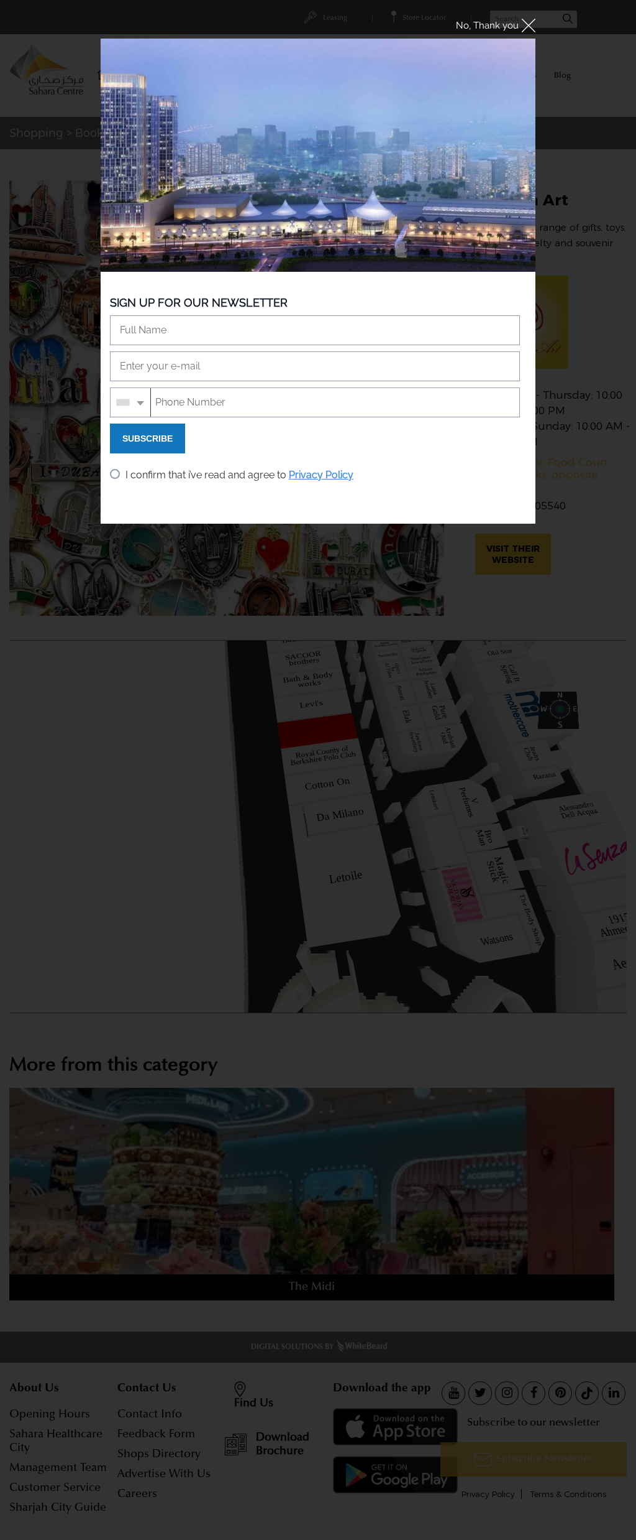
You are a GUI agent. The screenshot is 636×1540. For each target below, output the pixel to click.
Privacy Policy (321, 475)
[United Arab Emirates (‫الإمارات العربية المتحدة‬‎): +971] (131, 402)
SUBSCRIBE (147, 438)
